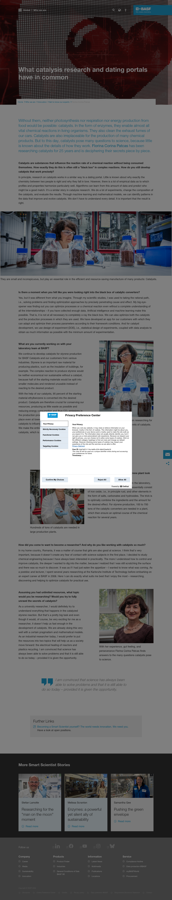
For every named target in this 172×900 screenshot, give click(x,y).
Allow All (122, 480)
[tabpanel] (101, 441)
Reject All (102, 480)
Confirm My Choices (55, 480)
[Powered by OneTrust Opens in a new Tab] (121, 486)
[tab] (54, 424)
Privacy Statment (78, 446)
